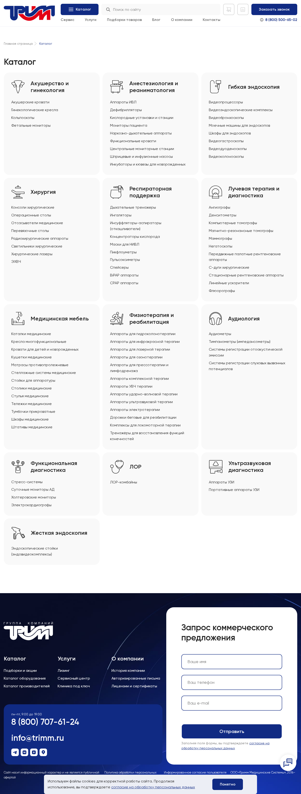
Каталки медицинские (31, 334)
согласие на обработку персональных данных (153, 787)
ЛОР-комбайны (123, 482)
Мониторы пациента (128, 125)
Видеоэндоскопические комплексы (241, 110)
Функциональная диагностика (54, 466)
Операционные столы (31, 215)
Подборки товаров (124, 19)
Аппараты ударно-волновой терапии (144, 394)
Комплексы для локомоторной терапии (145, 425)
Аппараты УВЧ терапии (131, 386)
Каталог (15, 658)
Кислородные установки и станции (141, 117)
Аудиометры (220, 334)
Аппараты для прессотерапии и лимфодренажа (139, 368)
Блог (156, 19)
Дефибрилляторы (126, 110)
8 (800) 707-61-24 (45, 722)
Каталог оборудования (25, 678)
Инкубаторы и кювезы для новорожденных (148, 164)
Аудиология (244, 318)
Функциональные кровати (133, 141)
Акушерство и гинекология (50, 86)
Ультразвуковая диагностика (249, 466)
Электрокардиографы (31, 505)
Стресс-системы (27, 482)
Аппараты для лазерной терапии (140, 349)
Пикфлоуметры (123, 252)
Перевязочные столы (30, 230)
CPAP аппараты (124, 283)
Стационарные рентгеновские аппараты (246, 275)
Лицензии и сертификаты (134, 686)
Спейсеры (119, 267)
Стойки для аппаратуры (33, 380)
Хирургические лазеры (31, 254)
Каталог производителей (27, 686)
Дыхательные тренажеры (133, 207)
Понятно (227, 784)
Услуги (90, 19)
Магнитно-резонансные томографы (241, 230)
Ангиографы (219, 207)
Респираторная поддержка (150, 192)
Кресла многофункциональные (38, 341)
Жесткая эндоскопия (59, 533)
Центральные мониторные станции (142, 148)
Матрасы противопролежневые (39, 365)
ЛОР (135, 466)
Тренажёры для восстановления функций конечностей (147, 436)
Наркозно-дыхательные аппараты (141, 133)
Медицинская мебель (60, 318)
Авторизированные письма (135, 678)
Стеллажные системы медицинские (43, 372)
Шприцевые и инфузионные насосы (141, 156)
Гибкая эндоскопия (254, 87)
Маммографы (220, 238)
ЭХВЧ (16, 261)
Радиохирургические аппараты (39, 238)
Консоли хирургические (32, 207)
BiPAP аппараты (124, 275)
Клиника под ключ (74, 686)
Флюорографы (222, 290)
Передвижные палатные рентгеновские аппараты (245, 257)
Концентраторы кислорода (135, 236)
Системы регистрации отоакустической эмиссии (245, 352)
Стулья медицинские (30, 396)
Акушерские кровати (30, 102)
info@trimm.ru (37, 738)
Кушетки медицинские (31, 357)
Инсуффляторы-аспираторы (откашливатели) (135, 226)
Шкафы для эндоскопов (230, 133)
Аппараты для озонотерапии (136, 357)
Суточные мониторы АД (33, 489)
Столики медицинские (31, 388)
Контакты (211, 19)
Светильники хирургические (36, 246)
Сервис (67, 19)
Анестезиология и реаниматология (153, 86)
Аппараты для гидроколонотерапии (142, 334)
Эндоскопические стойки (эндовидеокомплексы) (34, 551)
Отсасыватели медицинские (37, 223)
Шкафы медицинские (30, 419)
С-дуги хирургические (229, 267)
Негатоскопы (220, 246)
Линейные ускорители (229, 283)
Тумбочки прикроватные (33, 411)
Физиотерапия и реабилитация (151, 318)
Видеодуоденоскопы (228, 148)
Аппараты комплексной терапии (139, 378)
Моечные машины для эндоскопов (239, 125)
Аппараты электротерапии (135, 409)
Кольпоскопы (22, 117)
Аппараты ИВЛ (123, 102)
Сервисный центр (74, 678)
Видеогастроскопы (226, 141)
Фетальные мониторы (31, 125)
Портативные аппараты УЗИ (234, 489)
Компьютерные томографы (233, 223)
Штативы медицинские (31, 427)
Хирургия (43, 192)
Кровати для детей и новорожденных (45, 349)
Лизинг (64, 670)
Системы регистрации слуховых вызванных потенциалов (247, 366)
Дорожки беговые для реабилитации (143, 417)
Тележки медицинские (31, 403)
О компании (181, 19)
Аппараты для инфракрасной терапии (145, 341)
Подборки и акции (20, 670)
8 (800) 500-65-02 (281, 19)
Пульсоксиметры (125, 259)
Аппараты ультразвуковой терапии (141, 402)
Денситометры (222, 215)
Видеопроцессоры (226, 102)
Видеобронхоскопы (226, 117)
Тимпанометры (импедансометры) (239, 341)
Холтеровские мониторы (33, 497)
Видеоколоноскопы (226, 156)
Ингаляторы (120, 215)
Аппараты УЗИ (221, 482)
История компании (128, 670)
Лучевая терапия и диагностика (253, 192)
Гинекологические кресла (34, 110)
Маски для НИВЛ (124, 244)
